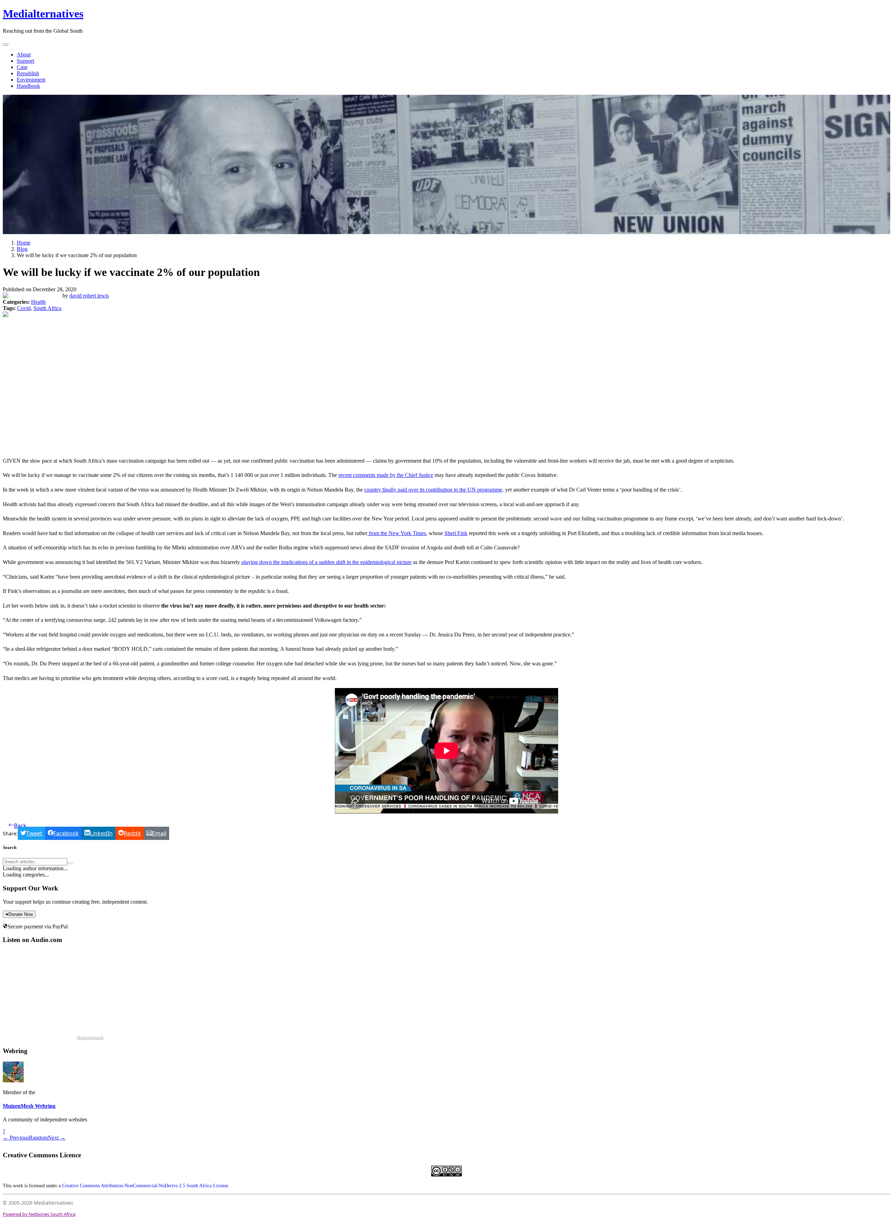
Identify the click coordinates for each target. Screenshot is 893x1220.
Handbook (28, 86)
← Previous (16, 1138)
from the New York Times (396, 533)
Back (20, 825)
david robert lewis (89, 296)
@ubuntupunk (90, 1037)
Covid (24, 308)
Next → (57, 1138)
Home (23, 243)
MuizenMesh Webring (29, 1106)
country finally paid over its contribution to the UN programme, (434, 490)
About (24, 54)
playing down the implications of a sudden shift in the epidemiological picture (326, 562)
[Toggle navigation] (5, 45)
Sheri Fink (455, 533)
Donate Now (19, 914)
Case (22, 67)
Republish (28, 73)
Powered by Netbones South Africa (39, 1214)
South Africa (47, 308)
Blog (22, 249)
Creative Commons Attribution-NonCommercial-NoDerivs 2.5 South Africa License (145, 1185)
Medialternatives (43, 13)
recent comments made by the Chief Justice (385, 475)
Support (25, 61)
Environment (31, 80)
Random (38, 1138)
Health (38, 302)
